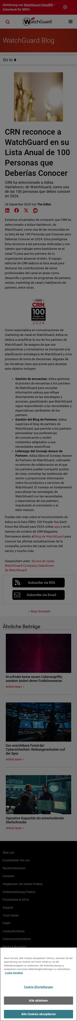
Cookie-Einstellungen (38, 987)
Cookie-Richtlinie (14, 972)
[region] (38, 984)
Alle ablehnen (38, 1000)
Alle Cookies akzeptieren (38, 1014)
